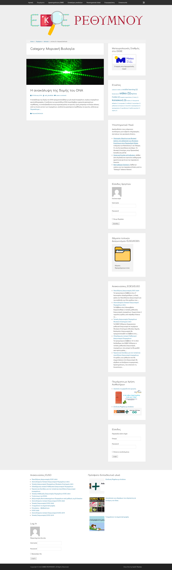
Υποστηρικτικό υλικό (93, 2)
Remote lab (115, 94)
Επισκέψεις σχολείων (75, 2)
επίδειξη (130, 103)
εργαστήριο (137, 103)
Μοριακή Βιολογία (37, 113)
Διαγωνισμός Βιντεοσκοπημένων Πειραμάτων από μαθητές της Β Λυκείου (57, 498)
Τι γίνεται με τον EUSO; (39, 496)
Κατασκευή (119, 100)
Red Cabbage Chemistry (121, 165)
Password (115, 211)
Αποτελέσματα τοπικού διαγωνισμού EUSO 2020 (48, 501)
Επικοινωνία (123, 2)
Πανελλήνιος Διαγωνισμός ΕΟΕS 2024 (126, 290)
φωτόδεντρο (126, 108)
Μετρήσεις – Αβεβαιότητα (40, 508)
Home (32, 41)
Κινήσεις (129, 100)
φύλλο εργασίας (135, 108)
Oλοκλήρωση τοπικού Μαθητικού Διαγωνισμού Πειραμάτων (52, 486)
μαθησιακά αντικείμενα (119, 105)
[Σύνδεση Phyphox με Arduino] (127, 415)
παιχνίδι (129, 105)
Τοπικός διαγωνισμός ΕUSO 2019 (43, 515)
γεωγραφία (123, 103)
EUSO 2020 (35, 510)
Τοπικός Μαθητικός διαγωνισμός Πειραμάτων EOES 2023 (51, 494)
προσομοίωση (136, 105)
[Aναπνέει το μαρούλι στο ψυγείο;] (127, 404)
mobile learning (130, 89)
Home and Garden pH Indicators (124, 155)
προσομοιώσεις (116, 108)
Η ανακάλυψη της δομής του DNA (56, 90)
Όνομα (114, 438)
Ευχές (136, 97)
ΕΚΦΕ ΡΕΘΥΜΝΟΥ (48, 567)
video (125, 93)
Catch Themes (137, 567)
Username (115, 203)
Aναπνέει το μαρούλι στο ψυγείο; (124, 389)
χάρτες (114, 110)
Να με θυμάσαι (118, 219)
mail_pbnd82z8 (48, 95)
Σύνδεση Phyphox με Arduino (123, 407)
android (114, 89)
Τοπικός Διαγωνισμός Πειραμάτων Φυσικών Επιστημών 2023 (52, 484)
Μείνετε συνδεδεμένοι (121, 452)
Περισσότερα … (35, 109)
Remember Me (37, 554)
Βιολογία (46, 41)
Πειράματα (40, 2)
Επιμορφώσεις (110, 2)
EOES (120, 89)
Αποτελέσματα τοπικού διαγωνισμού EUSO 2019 (48, 513)
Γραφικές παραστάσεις (126, 97)
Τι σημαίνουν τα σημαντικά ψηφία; (43, 506)
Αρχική (30, 2)
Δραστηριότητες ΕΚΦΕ (56, 2)
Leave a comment (61, 95)
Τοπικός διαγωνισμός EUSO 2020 (43, 503)
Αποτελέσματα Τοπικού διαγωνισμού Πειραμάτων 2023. (51, 482)
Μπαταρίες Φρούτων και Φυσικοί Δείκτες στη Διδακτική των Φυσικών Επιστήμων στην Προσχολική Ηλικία (125, 140)
